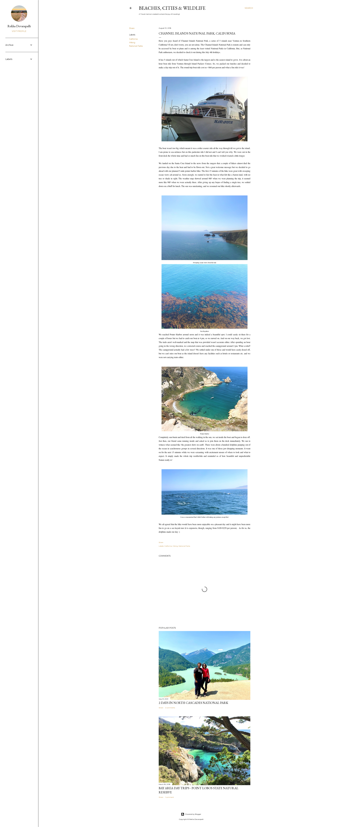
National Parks (136, 46)
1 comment (169, 797)
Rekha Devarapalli (19, 26)
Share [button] (132, 28)
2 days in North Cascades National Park (193, 703)
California (133, 39)
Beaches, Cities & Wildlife (172, 8)
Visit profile (19, 31)
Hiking (132, 42)
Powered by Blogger (193, 814)
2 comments (170, 708)
